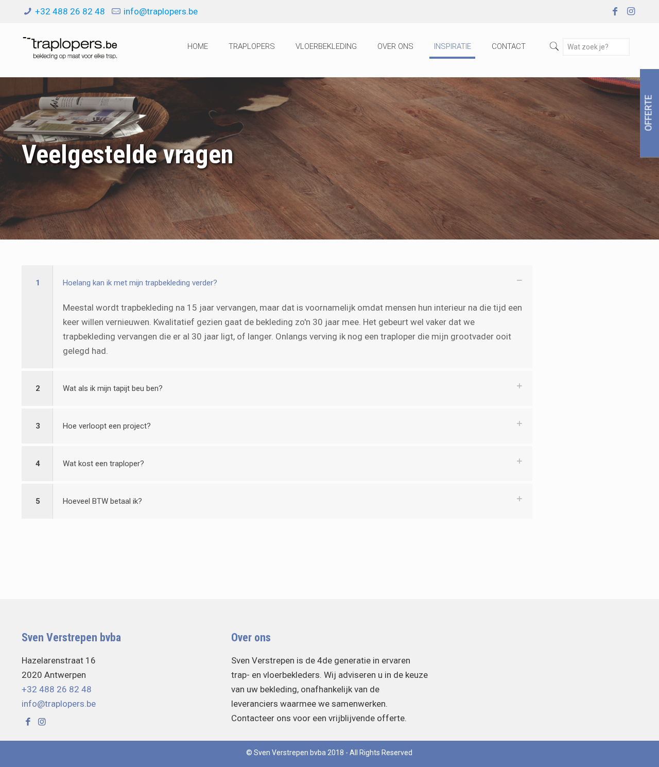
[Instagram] (631, 11)
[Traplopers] (69, 46)
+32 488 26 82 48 (70, 11)
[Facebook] (614, 11)
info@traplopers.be (161, 11)
